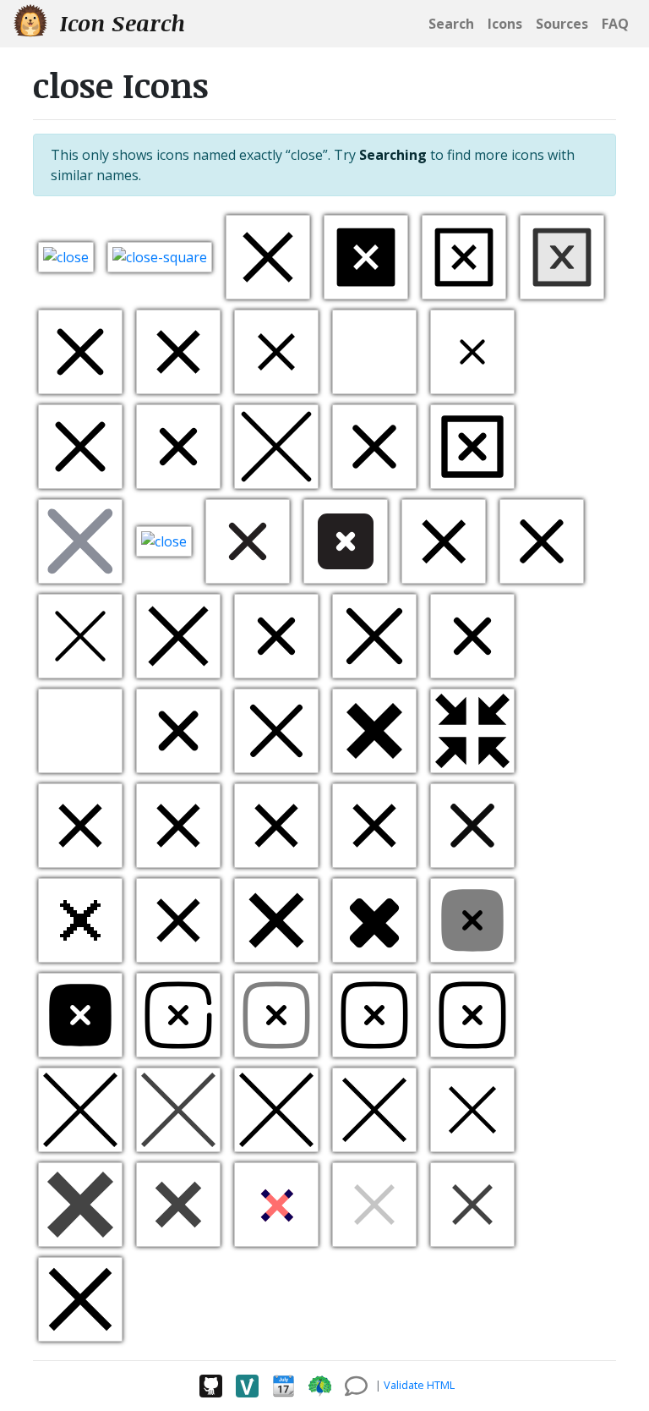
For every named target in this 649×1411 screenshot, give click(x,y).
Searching (393, 154)
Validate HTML (419, 1384)
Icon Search (119, 23)
